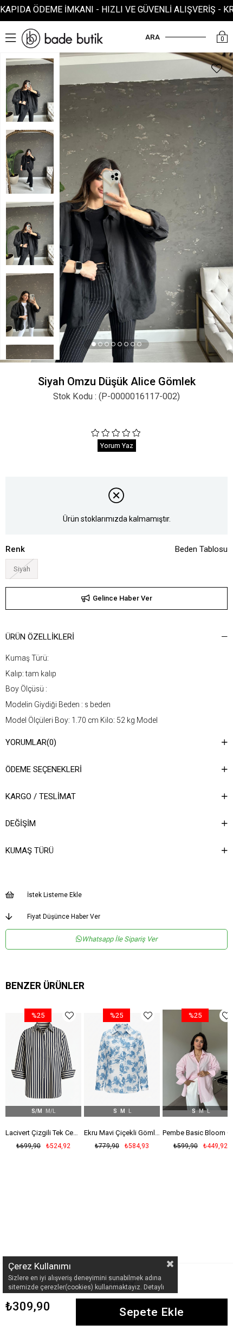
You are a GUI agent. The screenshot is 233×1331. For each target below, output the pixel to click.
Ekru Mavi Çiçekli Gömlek (122, 1133)
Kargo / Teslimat (40, 796)
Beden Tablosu (201, 549)
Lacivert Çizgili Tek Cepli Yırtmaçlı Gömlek (43, 1133)
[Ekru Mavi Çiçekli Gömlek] (122, 1060)
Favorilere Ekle (69, 1015)
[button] (94, 344)
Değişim (20, 823)
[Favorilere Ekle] (216, 70)
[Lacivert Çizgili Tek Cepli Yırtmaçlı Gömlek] (43, 1060)
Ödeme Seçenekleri (43, 769)
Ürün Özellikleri (39, 637)
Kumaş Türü (29, 850)
